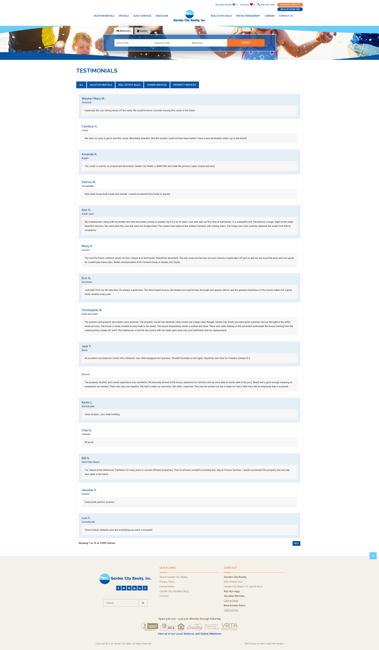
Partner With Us (290, 5)
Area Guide (162, 16)
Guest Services (142, 16)
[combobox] (208, 43)
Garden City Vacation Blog (174, 591)
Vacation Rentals (104, 16)
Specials (124, 16)
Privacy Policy (167, 581)
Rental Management (248, 16)
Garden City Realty (190, 15)
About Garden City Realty (174, 577)
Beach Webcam (290, 9)
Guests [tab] (143, 30)
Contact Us (286, 16)
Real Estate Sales (221, 16)
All (81, 85)
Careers (270, 16)
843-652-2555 (267, 4)
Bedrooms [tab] (125, 30)
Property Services (184, 85)
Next (296, 543)
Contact (164, 596)
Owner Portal (167, 586)
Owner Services (157, 85)
